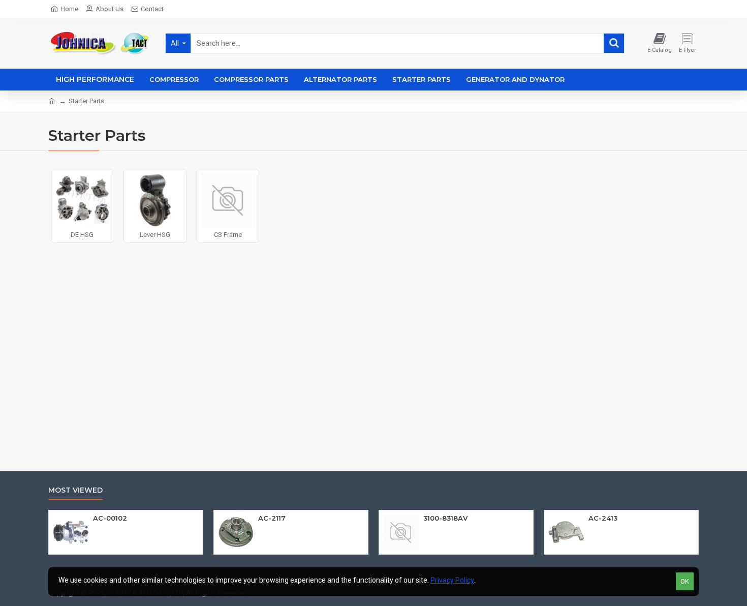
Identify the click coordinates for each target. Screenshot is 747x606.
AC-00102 (110, 518)
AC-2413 (602, 518)
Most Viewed (75, 490)
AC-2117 (272, 518)
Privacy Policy (452, 580)
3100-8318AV (445, 518)
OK (684, 581)
